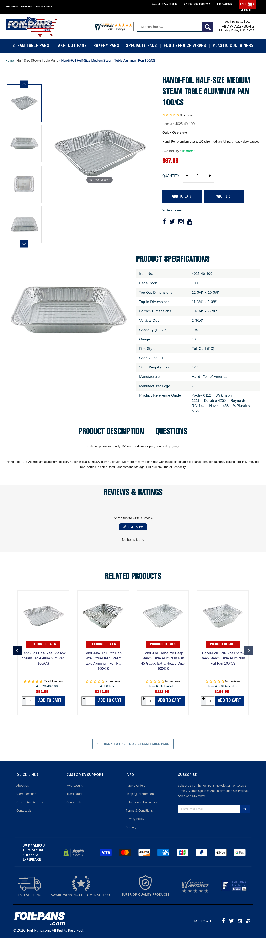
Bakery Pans (106, 46)
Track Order (74, 794)
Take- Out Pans (71, 46)
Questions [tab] (171, 432)
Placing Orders (135, 785)
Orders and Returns (29, 802)
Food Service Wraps (185, 46)
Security (131, 827)
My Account (226, 4)
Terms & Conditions (139, 810)
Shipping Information (140, 794)
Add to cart (50, 701)
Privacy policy (135, 819)
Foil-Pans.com (38, 930)
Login (247, 10)
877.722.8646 (169, 4)
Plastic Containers (233, 46)
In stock (188, 151)
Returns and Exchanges (141, 802)
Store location (26, 794)
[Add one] (210, 175)
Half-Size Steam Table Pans (37, 60)
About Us (22, 785)
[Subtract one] (187, 175)
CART (247, 4)
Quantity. (171, 176)
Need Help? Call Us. (237, 21)
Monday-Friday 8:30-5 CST (237, 30)
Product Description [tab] (111, 432)
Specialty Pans (141, 46)
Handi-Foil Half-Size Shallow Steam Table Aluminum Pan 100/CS (43, 658)
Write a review (172, 210)
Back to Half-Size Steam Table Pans (136, 743)
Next (24, 243)
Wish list (224, 197)
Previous (24, 84)
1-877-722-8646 (236, 26)
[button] (170, 115)
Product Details (43, 644)
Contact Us (23, 810)
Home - (10, 60)
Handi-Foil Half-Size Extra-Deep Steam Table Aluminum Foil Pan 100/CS (223, 658)
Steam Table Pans (30, 46)
